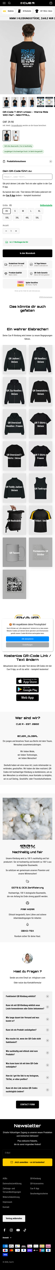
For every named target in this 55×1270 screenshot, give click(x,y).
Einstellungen (28, 645)
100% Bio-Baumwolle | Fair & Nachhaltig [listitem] (18, 146)
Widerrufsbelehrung (11, 1197)
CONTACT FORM (27, 1104)
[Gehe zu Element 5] (40, 102)
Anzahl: (6, 225)
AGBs (5, 1178)
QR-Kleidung (35, 1178)
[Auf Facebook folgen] (4, 1230)
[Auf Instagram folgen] (11, 1230)
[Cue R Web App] (27, 697)
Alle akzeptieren (28, 639)
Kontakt (6, 1207)
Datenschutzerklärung (12, 1183)
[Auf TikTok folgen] (25, 1230)
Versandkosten (16, 125)
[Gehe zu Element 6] (49, 102)
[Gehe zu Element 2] (15, 102)
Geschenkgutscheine (39, 1193)
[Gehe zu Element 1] (6, 102)
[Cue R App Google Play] (27, 689)
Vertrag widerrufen (14, 1218)
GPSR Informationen (45, 297)
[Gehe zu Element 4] (32, 102)
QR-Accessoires (37, 1183)
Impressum (7, 1202)
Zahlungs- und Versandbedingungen (12, 1190)
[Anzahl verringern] (6, 231)
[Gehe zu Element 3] (23, 102)
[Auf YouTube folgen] (18, 1230)
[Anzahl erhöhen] (16, 231)
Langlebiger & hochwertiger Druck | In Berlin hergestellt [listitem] (23, 151)
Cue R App (34, 1188)
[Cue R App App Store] (27, 681)
